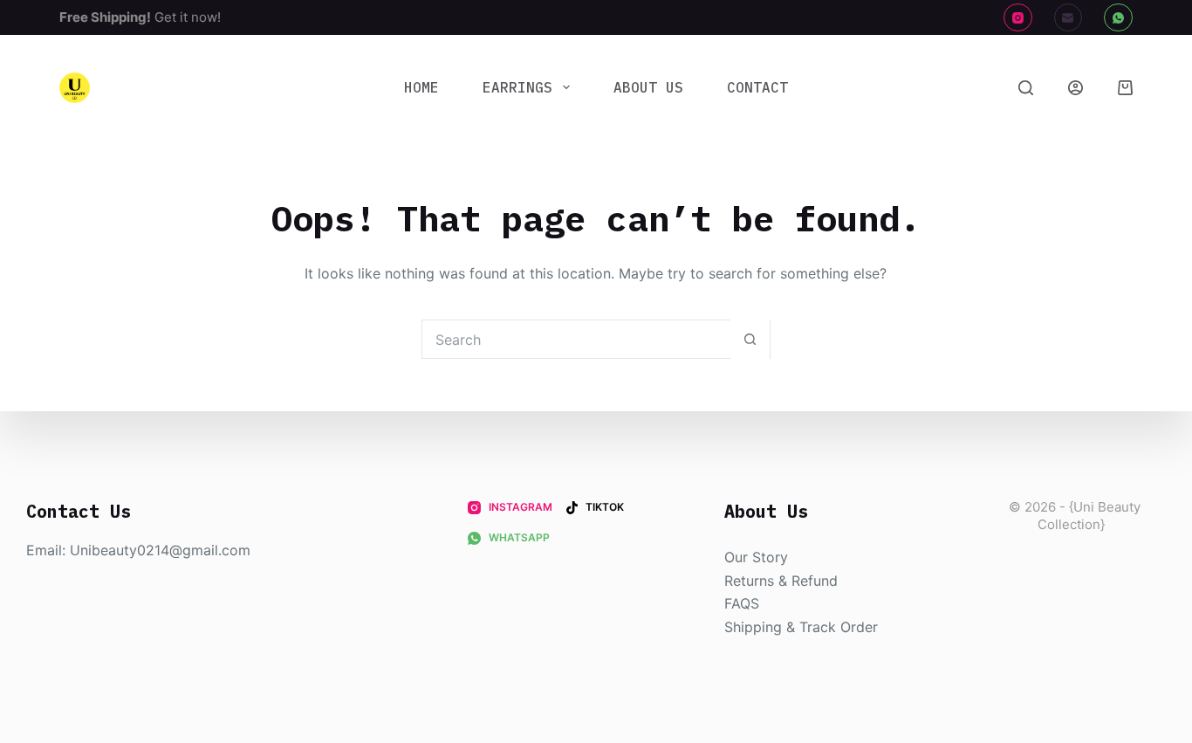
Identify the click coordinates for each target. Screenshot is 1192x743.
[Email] (1068, 17)
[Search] (1025, 87)
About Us (648, 87)
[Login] (1075, 87)
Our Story (756, 557)
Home (421, 87)
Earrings (517, 87)
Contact (757, 87)
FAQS (741, 603)
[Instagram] (1018, 17)
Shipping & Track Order (801, 627)
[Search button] (750, 339)
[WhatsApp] (1118, 17)
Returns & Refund (781, 580)
